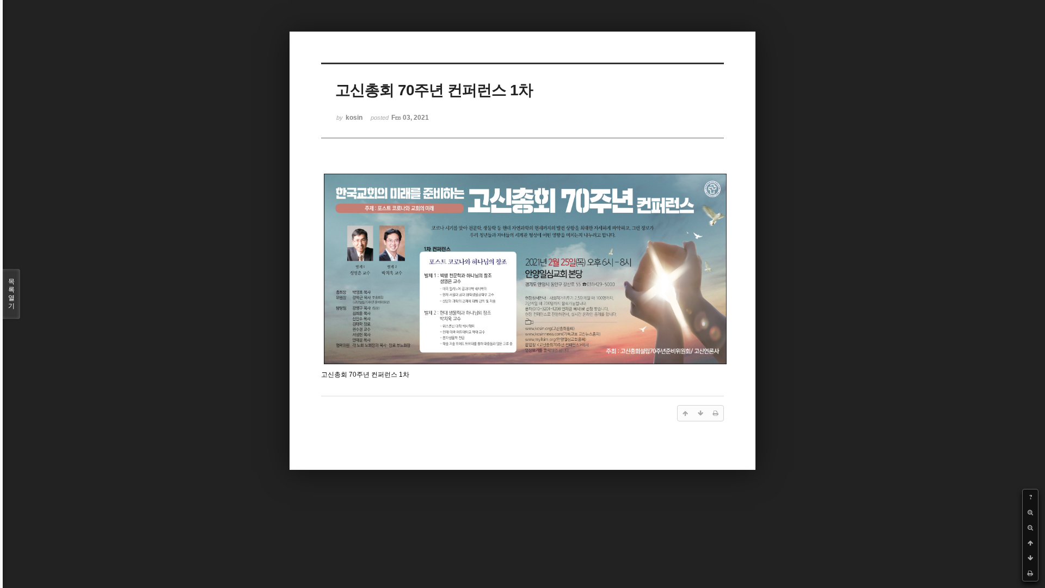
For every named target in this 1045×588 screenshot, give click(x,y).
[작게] (1030, 527)
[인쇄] (1030, 573)
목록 (11, 294)
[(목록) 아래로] (1030, 558)
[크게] (1030, 512)
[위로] (1030, 542)
